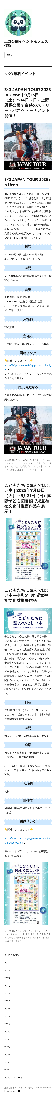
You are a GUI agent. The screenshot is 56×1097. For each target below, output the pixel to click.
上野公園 (22, 466)
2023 (7, 1054)
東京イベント (23, 469)
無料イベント (36, 469)
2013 (7, 978)
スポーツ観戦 (34, 463)
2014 (7, 985)
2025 (7, 1070)
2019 (7, 1024)
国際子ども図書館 (23, 937)
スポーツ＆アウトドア (34, 460)
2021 (7, 1039)
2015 (7, 993)
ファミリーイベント (33, 931)
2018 (7, 1016)
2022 (7, 1047)
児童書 (43, 934)
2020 (7, 1031)
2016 (7, 1001)
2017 (7, 1008)
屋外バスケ (32, 466)
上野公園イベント (15, 460)
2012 (7, 970)
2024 (7, 1062)
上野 (15, 466)
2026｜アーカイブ (14, 1077)
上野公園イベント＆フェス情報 (18, 1088)
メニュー (10, 55)
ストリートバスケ (19, 463)
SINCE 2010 (11, 955)
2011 (6, 962)
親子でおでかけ (14, 941)
